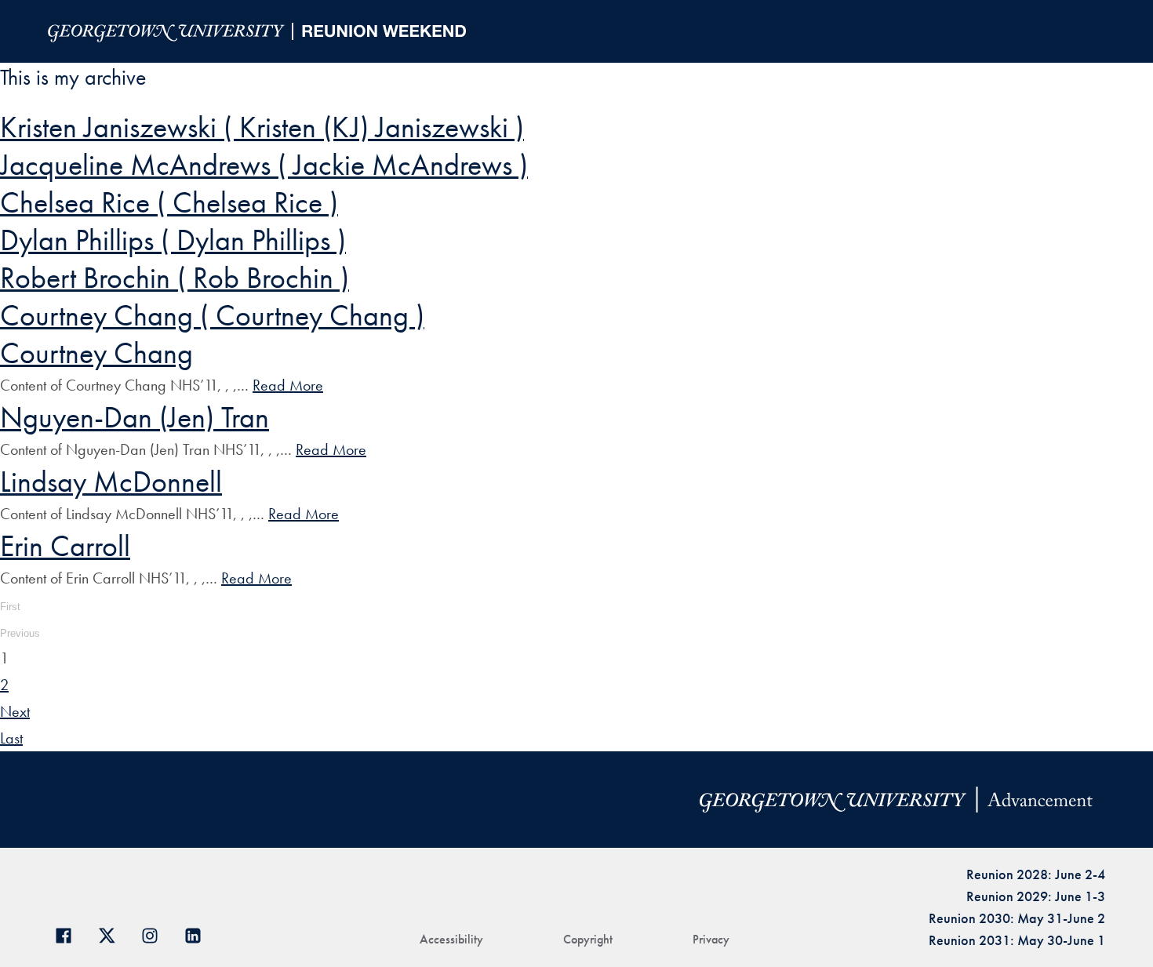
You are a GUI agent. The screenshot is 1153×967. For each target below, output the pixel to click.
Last (11, 738)
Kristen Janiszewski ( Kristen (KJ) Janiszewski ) (262, 127)
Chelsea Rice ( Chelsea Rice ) (169, 202)
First (10, 607)
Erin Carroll (65, 546)
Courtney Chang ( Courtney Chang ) (212, 315)
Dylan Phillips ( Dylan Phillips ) (173, 240)
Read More (288, 385)
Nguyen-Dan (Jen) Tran (134, 417)
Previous (20, 633)
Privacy (711, 939)
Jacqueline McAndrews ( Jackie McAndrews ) (264, 165)
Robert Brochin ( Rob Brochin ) (174, 277)
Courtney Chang (96, 353)
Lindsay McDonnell (111, 481)
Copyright (588, 939)
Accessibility (451, 939)
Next (15, 711)
